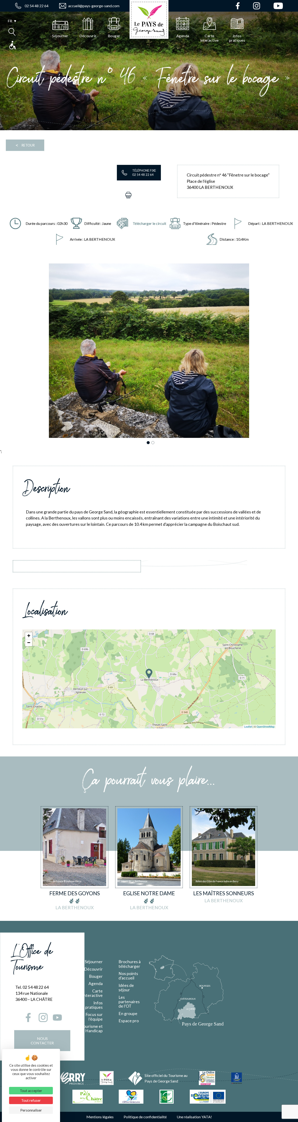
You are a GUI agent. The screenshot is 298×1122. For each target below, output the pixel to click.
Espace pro (129, 1020)
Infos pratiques (94, 1005)
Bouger (96, 976)
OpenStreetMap (265, 726)
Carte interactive (93, 993)
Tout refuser (31, 1100)
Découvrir (93, 969)
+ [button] (28, 636)
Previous (37, 352)
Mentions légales (100, 1117)
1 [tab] (149, 443)
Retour (25, 145)
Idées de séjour (126, 987)
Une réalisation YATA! (194, 1117)
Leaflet (248, 726)
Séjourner (94, 961)
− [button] (28, 643)
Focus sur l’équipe (94, 1016)
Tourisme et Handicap (92, 1028)
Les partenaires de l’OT (129, 1002)
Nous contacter (42, 1040)
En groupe (128, 1013)
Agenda (95, 983)
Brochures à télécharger (130, 964)
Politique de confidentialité (145, 1117)
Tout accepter (31, 1090)
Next (260, 352)
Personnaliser (31, 1110)
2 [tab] (153, 443)
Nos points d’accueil (128, 975)
